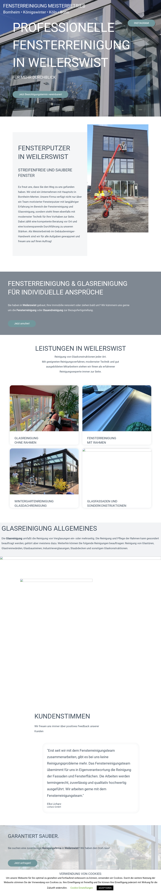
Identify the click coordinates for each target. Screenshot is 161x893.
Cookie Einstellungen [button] (81, 887)
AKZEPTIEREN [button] (105, 888)
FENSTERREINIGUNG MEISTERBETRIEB (44, 6)
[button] (141, 23)
